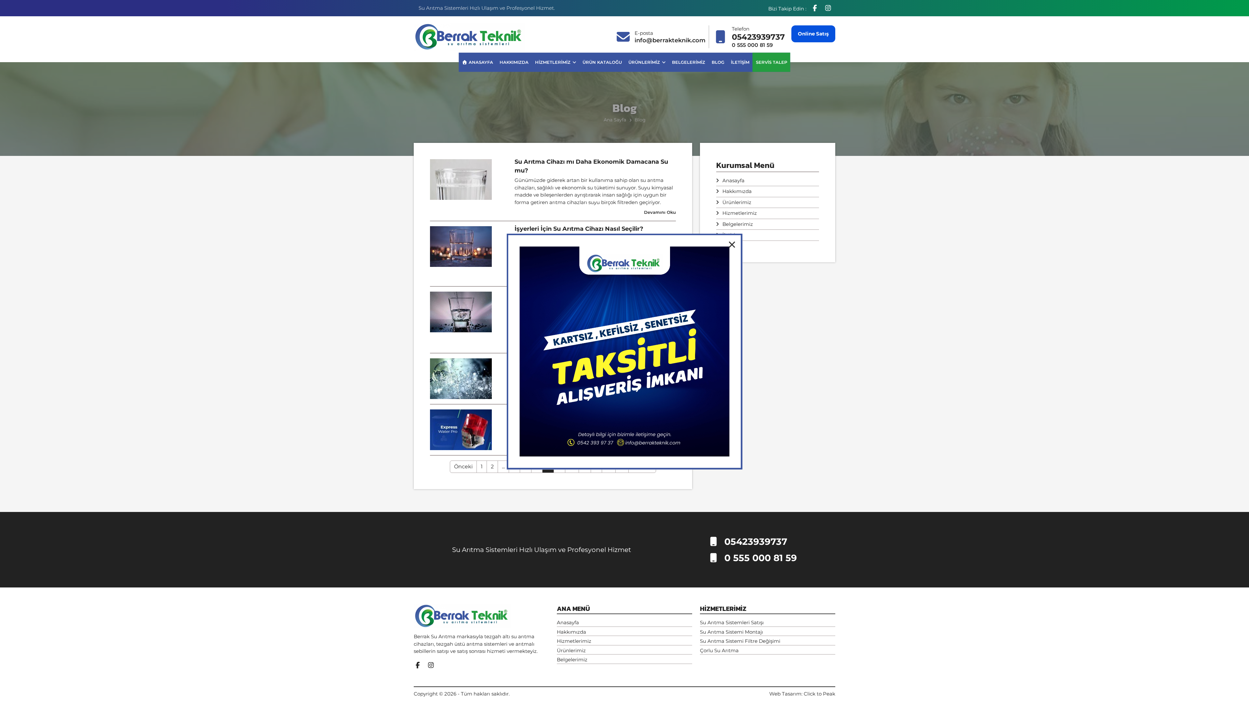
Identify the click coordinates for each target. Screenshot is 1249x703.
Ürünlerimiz (644, 61)
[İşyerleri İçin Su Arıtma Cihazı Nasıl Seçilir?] (461, 246)
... (503, 466)
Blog (718, 61)
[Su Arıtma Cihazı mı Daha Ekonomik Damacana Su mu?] (461, 179)
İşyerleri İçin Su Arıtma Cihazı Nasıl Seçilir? (579, 228)
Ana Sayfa (615, 120)
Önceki (463, 466)
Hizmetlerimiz (553, 61)
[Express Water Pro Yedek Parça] (461, 429)
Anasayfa (480, 61)
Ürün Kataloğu (602, 61)
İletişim (740, 61)
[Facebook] (816, 8)
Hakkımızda (514, 61)
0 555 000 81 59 (752, 45)
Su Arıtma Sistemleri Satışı (732, 622)
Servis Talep (771, 61)
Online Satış (813, 34)
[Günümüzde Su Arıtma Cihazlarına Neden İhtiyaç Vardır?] (461, 311)
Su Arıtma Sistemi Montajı (731, 632)
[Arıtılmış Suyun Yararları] (461, 378)
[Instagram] (828, 8)
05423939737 (758, 37)
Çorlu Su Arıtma (719, 650)
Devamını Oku (660, 212)
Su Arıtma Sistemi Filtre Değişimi (740, 641)
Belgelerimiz (688, 61)
